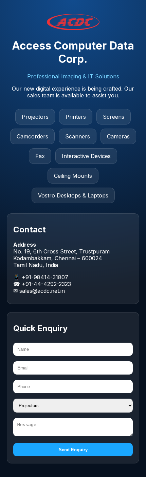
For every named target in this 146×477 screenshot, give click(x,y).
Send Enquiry (73, 449)
